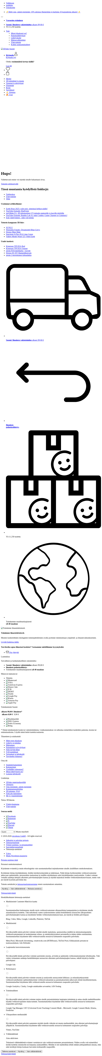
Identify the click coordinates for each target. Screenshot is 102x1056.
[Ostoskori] (53, 73)
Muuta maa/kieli (22, 832)
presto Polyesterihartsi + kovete (18, 251)
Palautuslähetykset (18, 36)
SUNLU (9, 227)
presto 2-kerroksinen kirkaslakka (18, 255)
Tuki (8, 31)
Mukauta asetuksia (34, 889)
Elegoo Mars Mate (13, 232)
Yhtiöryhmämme (12, 804)
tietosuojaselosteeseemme (27, 884)
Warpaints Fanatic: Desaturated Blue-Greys (23, 230)
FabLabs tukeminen (14, 793)
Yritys (8, 853)
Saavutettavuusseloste (14, 847)
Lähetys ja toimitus (13, 743)
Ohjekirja (9, 785)
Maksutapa (10, 745)
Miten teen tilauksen (14, 741)
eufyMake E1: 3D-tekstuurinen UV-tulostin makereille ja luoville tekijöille (35, 213)
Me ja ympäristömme (14, 796)
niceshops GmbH (19, 836)
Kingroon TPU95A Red (15, 246)
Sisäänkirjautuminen (14, 765)
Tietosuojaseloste (12, 843)
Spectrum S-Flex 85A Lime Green (19, 234)
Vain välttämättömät (18, 889)
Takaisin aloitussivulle (9, 184)
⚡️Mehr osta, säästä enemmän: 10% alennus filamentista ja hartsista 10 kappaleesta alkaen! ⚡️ (43, 12)
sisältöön (9, 5)
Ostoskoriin (10, 7)
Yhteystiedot (16, 42)
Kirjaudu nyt (11, 57)
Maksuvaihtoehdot (18, 40)
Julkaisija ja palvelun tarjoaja (17, 840)
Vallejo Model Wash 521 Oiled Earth (20, 236)
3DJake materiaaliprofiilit (16, 782)
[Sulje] (2, 16)
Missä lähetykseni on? (14, 772)
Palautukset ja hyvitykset (15, 747)
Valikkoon (10, 3)
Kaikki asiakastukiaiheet (20, 45)
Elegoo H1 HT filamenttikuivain (18, 253)
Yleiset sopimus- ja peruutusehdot (19, 845)
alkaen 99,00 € (25, 25)
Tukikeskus (10, 194)
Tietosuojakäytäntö (8, 893)
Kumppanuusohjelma (14, 789)
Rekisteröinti (11, 767)
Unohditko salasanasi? (15, 769)
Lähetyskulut (16, 38)
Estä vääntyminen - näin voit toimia (20, 218)
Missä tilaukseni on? (19, 33)
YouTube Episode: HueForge (17, 211)
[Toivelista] (8, 70)
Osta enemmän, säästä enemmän (18, 787)
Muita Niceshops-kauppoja (16, 856)
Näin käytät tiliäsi (13, 750)
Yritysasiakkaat (12, 752)
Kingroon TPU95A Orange (17, 248)
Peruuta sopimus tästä (9, 860)
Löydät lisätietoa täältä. (10, 642)
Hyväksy (5, 889)
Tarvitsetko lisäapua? (14, 756)
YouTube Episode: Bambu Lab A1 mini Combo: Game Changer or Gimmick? (36, 215)
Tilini (8, 199)
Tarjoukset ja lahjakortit (15, 754)
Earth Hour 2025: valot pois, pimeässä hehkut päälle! (27, 209)
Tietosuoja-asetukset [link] (14, 849)
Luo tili (9, 66)
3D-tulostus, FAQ (13, 791)
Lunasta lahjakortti (13, 774)
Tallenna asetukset (9, 1051)
